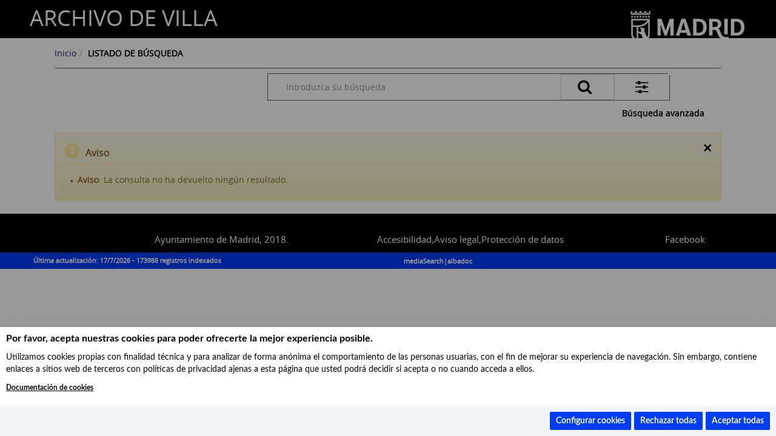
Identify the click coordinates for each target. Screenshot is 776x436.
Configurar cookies (590, 421)
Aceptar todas (738, 421)
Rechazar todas (668, 421)
